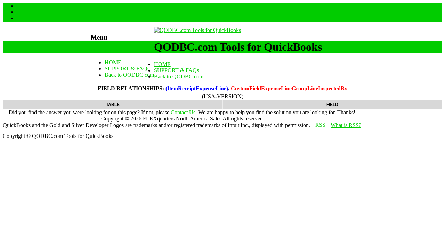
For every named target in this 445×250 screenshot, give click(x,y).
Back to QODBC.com (129, 75)
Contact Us (183, 112)
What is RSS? (346, 125)
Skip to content (107, 50)
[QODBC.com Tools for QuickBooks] (197, 30)
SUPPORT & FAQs (127, 69)
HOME (113, 62)
